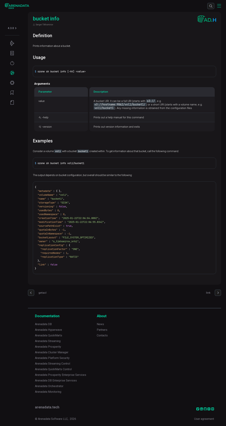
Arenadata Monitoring (48, 391)
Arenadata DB (43, 324)
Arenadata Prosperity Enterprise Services (60, 375)
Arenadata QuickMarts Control (53, 369)
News (100, 324)
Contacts (102, 335)
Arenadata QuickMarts (48, 335)
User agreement (204, 419)
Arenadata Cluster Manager (51, 352)
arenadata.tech (47, 407)
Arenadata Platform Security (52, 358)
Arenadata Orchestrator (49, 386)
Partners (102, 329)
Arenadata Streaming (48, 341)
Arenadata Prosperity (48, 346)
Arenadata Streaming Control (52, 363)
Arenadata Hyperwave (48, 329)
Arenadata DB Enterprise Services (56, 380)
